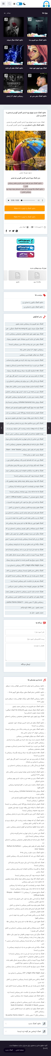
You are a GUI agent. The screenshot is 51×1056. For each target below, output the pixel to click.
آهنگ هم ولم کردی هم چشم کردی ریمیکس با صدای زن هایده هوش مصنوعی (24, 513)
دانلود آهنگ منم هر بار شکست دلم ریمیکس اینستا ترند (25, 992)
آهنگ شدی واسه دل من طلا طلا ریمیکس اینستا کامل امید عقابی (24, 576)
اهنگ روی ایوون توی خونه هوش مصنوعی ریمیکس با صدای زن (24, 334)
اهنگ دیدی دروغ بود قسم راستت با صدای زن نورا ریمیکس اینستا (24, 560)
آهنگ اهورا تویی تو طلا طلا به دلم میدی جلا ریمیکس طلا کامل (24, 523)
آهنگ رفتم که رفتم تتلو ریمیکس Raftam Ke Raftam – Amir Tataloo (24, 449)
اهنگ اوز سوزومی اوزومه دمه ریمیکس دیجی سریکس (25, 586)
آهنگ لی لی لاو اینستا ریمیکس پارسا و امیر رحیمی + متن (24, 539)
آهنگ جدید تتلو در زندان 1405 (33, 455)
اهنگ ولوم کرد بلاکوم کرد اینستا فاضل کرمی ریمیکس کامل (24, 597)
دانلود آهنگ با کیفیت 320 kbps (24, 217)
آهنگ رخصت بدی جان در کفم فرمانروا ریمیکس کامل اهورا (24, 397)
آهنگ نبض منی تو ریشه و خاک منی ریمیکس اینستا (26, 344)
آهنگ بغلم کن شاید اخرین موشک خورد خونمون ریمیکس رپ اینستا (24, 339)
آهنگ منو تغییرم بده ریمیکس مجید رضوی (29, 324)
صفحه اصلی (20, 1050)
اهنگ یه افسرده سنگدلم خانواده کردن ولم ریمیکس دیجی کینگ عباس (24, 470)
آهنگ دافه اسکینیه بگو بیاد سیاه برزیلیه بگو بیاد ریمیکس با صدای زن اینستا (24, 371)
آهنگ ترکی (22, 227)
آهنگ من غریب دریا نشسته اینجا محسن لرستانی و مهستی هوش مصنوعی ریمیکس (24, 365)
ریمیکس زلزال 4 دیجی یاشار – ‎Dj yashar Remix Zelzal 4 (24, 602)
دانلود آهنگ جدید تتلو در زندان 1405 (32, 852)
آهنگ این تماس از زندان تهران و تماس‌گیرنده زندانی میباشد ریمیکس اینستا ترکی (24, 439)
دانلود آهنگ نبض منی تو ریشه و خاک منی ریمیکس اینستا (25, 729)
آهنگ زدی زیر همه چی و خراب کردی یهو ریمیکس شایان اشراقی (24, 392)
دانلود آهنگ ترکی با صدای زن (34, 125)
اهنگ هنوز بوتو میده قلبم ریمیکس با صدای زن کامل (26, 507)
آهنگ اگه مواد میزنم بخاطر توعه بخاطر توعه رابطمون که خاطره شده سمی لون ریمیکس (24, 481)
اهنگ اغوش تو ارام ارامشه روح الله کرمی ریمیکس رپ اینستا (24, 413)
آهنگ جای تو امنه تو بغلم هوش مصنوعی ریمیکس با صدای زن (24, 444)
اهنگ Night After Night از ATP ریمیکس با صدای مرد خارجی (24, 565)
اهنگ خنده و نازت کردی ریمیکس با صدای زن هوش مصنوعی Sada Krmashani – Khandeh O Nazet (24, 591)
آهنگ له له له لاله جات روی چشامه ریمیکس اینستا (26, 492)
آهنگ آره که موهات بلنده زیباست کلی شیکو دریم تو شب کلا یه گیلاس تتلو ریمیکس (24, 428)
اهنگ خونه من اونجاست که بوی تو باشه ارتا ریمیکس (25, 486)
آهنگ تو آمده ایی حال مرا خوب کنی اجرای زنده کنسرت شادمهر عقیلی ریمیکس (24, 502)
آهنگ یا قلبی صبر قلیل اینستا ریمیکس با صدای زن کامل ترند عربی (24, 570)
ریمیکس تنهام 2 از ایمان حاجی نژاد (31, 349)
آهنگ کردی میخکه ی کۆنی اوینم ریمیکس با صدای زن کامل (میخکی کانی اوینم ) (24, 528)
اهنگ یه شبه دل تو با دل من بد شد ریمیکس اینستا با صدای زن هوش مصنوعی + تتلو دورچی (24, 549)
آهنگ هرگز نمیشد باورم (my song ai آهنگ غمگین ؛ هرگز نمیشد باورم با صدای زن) (24, 328)
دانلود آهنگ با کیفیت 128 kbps (24, 208)
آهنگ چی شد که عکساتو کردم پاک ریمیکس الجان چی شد (24, 460)
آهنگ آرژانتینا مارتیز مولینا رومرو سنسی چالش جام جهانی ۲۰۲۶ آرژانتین (24, 386)
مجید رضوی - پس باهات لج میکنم (32, 607)
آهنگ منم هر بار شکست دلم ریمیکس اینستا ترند (27, 581)
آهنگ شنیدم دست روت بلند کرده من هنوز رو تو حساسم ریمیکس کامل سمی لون (24, 360)
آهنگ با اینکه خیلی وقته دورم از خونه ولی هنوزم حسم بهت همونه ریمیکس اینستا (24, 418)
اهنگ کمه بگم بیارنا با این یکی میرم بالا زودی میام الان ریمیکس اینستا (24, 465)
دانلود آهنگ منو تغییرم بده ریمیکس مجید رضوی (28, 706)
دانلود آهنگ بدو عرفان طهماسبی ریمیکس (30, 736)
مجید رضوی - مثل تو (36, 613)
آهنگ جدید (9, 1050)
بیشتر (8, 13)
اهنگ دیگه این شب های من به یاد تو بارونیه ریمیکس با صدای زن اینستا (24, 544)
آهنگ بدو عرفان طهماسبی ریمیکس (31, 355)
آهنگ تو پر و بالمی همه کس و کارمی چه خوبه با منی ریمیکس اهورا (24, 518)
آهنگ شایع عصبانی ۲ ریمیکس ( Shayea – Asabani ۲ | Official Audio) (24, 497)
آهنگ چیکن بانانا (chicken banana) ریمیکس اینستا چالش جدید (24, 402)
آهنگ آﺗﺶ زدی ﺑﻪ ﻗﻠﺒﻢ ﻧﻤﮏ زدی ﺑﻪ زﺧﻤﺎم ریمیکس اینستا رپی (24, 423)
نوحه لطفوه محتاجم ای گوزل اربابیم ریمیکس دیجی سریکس (24, 434)
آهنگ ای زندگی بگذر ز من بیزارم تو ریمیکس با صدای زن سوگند (24, 381)
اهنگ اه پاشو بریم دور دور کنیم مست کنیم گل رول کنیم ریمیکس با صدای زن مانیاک (24, 376)
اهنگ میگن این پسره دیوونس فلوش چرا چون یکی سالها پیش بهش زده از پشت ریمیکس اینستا (24, 534)
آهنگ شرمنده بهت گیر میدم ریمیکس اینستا (28, 476)
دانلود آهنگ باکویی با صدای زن (33, 302)
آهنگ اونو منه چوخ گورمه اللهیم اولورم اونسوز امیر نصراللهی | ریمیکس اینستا (24, 407)
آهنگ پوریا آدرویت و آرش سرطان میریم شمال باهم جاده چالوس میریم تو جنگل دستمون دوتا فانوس (24, 555)
